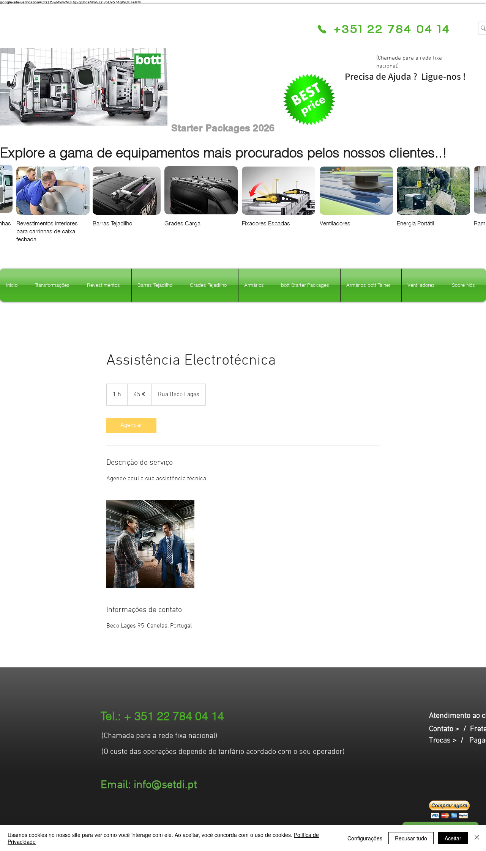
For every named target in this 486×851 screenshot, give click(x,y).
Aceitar (453, 838)
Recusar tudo (411, 838)
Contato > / (449, 729)
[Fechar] (476, 838)
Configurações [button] (364, 838)
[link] (131, 425)
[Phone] (321, 29)
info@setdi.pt (165, 785)
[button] (449, 809)
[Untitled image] (150, 544)
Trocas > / (449, 740)
